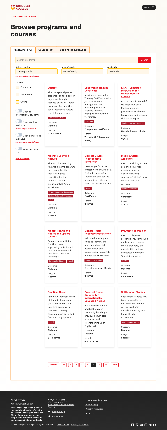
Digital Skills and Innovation (60, 196)
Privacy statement (80, 424)
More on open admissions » (27, 142)
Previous (53, 365)
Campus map (58, 411)
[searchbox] (37, 72)
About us (89, 413)
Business (89, 121)
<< (64, 365)
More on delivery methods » (27, 76)
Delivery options (24, 67)
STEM (51, 200)
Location (20, 82)
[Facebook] (133, 425)
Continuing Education (73, 49)
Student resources (94, 409)
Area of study (68, 67)
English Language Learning (133, 123)
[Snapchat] (155, 425)
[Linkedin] (151, 425)
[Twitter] (138, 425)
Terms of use (63, 424)
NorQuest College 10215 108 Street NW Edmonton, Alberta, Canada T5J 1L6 (61, 403)
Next (115, 365)
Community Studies (57, 118)
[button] (149, 7)
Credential (112, 67)
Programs (22, 49)
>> (106, 365)
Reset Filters (22, 158)
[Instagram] (142, 425)
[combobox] (36, 71)
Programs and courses (24, 16)
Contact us (57, 416)
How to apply (91, 404)
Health (88, 188)
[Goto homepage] (20, 7)
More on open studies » (26, 129)
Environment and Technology (61, 192)
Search (144, 60)
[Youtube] (147, 425)
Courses (46, 49)
